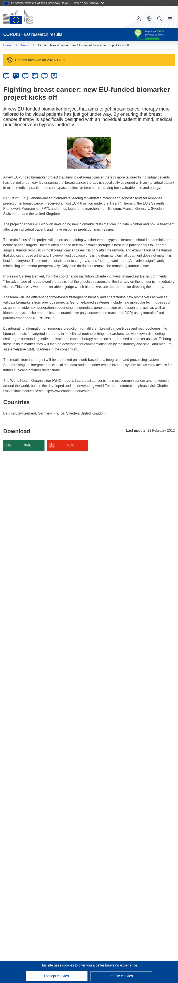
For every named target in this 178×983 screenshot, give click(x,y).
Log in (138, 18)
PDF (70, 445)
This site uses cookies (57, 965)
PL (54, 75)
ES (25, 75)
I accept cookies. (57, 976)
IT (44, 75)
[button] (149, 18)
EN (16, 75)
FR (35, 75)
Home (7, 45)
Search (159, 18)
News (25, 45)
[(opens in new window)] (18, 17)
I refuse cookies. (121, 976)
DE (6, 75)
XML (27, 445)
